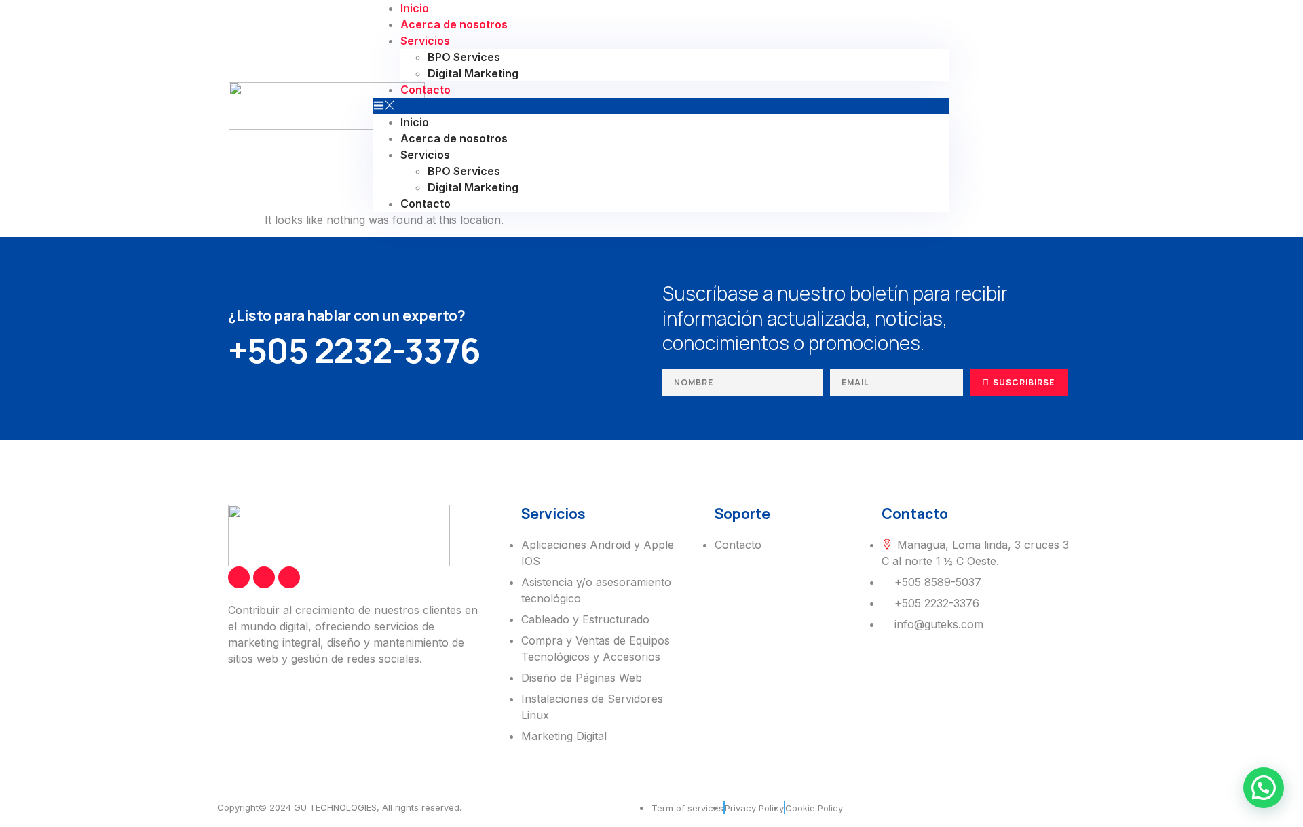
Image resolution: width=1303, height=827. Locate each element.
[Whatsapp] (1038, 106)
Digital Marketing (473, 73)
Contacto (425, 89)
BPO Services (464, 57)
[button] (661, 106)
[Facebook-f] (239, 577)
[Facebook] (991, 106)
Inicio (414, 122)
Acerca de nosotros (454, 24)
